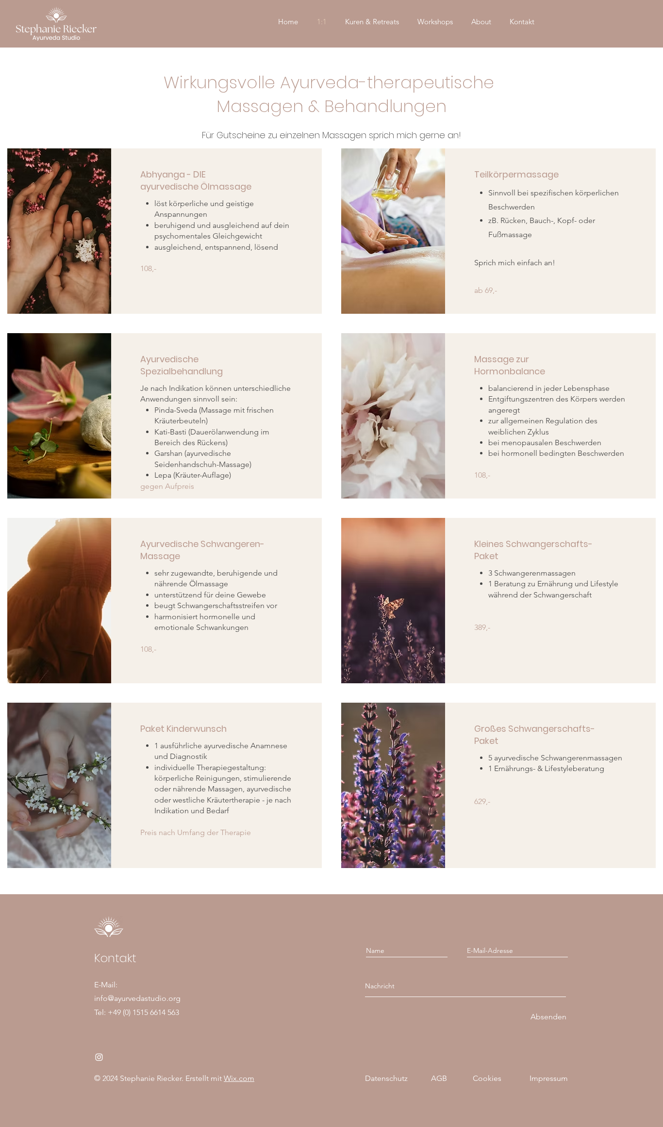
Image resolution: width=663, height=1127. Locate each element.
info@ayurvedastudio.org (137, 998)
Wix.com (239, 1078)
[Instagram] (99, 1057)
